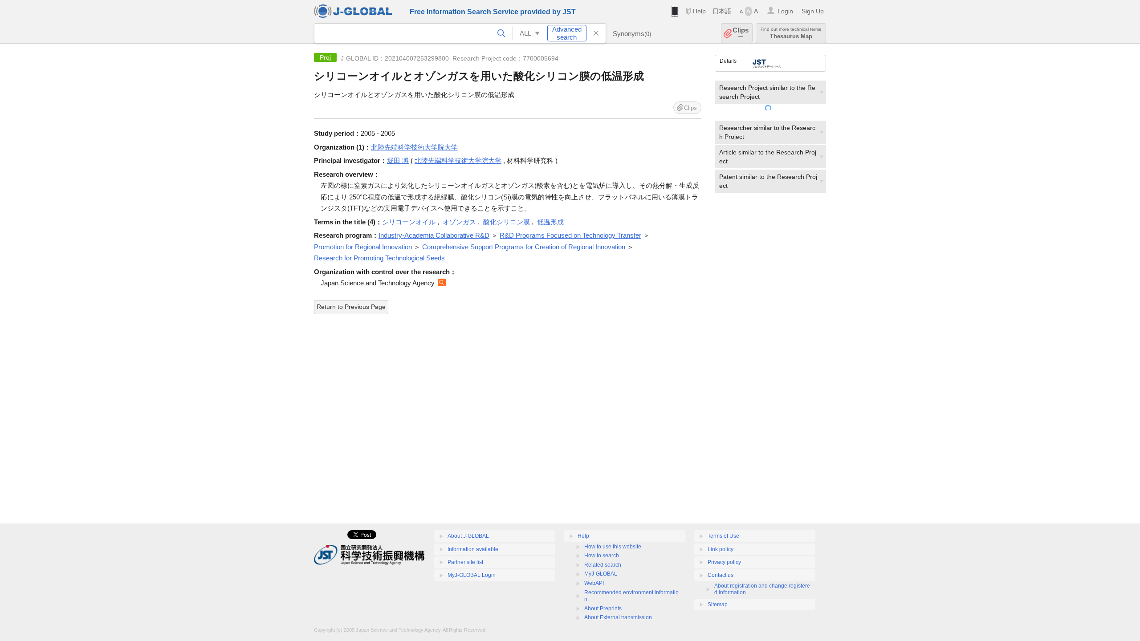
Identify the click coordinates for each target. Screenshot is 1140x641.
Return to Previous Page (351, 306)
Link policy (720, 549)
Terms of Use (723, 536)
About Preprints (603, 608)
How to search (601, 555)
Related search (602, 565)
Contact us (720, 575)
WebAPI (594, 583)
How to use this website (612, 547)
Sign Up (813, 11)
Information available (473, 549)
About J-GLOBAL (468, 536)
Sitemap (718, 604)
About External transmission (618, 617)
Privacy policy (724, 562)
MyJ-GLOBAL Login (472, 575)
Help (699, 11)
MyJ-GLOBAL (600, 574)
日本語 (721, 11)
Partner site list (465, 562)
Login (785, 11)
